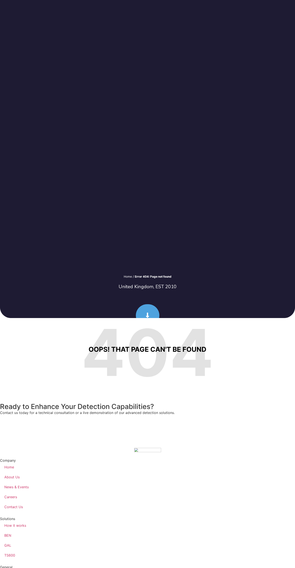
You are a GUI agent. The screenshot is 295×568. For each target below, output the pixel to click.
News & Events (16, 487)
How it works (15, 525)
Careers (10, 497)
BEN (7, 535)
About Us (12, 477)
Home (128, 276)
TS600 (9, 555)
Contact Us (13, 507)
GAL (7, 545)
